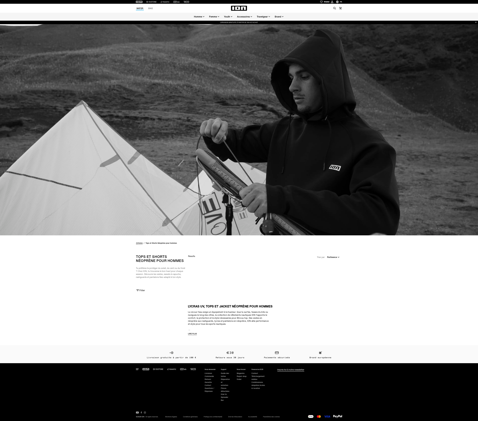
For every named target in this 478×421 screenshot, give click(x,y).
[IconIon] (139, 2)
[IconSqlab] (176, 2)
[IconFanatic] (164, 2)
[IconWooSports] (186, 2)
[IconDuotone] (151, 2)
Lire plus (192, 333)
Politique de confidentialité (213, 417)
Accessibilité (252, 417)
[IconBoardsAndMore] (137, 369)
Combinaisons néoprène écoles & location (258, 385)
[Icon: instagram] (145, 413)
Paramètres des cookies (271, 417)
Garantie (208, 382)
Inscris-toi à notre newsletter (290, 369)
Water (139, 8)
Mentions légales (171, 417)
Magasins (240, 373)
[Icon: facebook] (141, 413)
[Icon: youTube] (137, 413)
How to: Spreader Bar (224, 397)
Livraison (208, 373)
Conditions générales (190, 417)
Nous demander (210, 369)
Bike (150, 8)
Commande (209, 376)
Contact (208, 385)
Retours (208, 379)
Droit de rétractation (235, 417)
